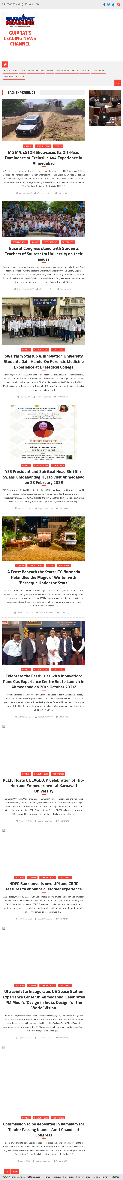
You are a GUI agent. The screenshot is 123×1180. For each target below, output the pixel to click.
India (15, 70)
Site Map (115, 1176)
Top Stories (67, 242)
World (22, 70)
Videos (102, 70)
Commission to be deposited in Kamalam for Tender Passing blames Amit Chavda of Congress (43, 1129)
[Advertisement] (81, 36)
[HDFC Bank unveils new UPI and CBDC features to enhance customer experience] (43, 850)
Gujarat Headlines (44, 193)
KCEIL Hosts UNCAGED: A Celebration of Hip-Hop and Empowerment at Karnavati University (44, 785)
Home (47, 1176)
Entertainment (63, 70)
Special (49, 70)
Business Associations (13, 76)
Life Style (84, 70)
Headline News (43, 146)
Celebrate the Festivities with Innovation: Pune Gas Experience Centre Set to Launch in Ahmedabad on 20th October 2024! (43, 681)
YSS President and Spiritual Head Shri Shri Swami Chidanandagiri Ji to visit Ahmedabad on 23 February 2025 (44, 477)
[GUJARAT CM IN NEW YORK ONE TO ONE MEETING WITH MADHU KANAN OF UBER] (105, 117)
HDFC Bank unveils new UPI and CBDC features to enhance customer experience (44, 886)
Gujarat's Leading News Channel (20, 38)
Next (15, 1171)
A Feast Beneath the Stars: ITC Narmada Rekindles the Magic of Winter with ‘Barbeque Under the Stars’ (43, 577)
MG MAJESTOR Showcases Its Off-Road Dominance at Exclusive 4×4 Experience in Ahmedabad (43, 158)
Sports (30, 70)
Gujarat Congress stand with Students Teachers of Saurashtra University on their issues (44, 254)
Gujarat (7, 70)
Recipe (75, 70)
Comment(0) (63, 193)
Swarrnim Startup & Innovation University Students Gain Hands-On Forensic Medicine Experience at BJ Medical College (44, 361)
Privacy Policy (84, 1176)
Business (40, 70)
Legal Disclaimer (101, 1176)
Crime (94, 70)
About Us (57, 1176)
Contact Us (69, 1176)
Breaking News (20, 242)
